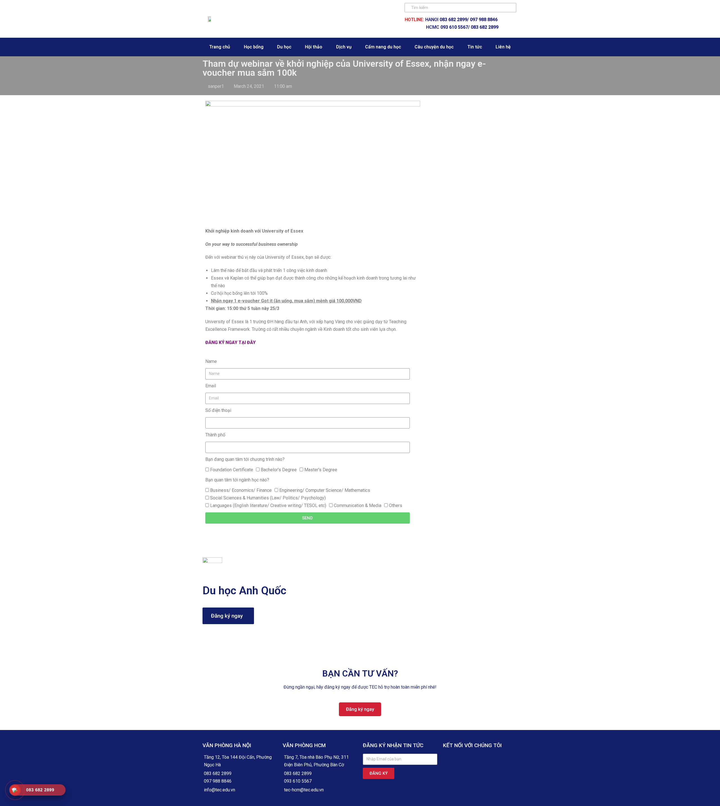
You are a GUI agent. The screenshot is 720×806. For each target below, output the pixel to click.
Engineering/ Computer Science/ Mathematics (324, 490)
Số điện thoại (218, 410)
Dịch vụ (344, 47)
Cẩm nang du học (383, 47)
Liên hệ (503, 47)
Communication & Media (357, 505)
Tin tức (474, 47)
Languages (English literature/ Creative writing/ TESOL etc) (268, 505)
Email (210, 386)
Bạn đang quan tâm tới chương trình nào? (245, 459)
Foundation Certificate (231, 469)
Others (395, 505)
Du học (284, 47)
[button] (228, 616)
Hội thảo (313, 47)
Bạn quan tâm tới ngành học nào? (237, 480)
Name (211, 361)
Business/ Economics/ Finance (241, 490)
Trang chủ (219, 47)
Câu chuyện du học (434, 47)
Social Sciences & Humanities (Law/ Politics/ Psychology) (268, 498)
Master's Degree (320, 469)
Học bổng (254, 47)
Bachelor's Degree (279, 469)
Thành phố (215, 434)
